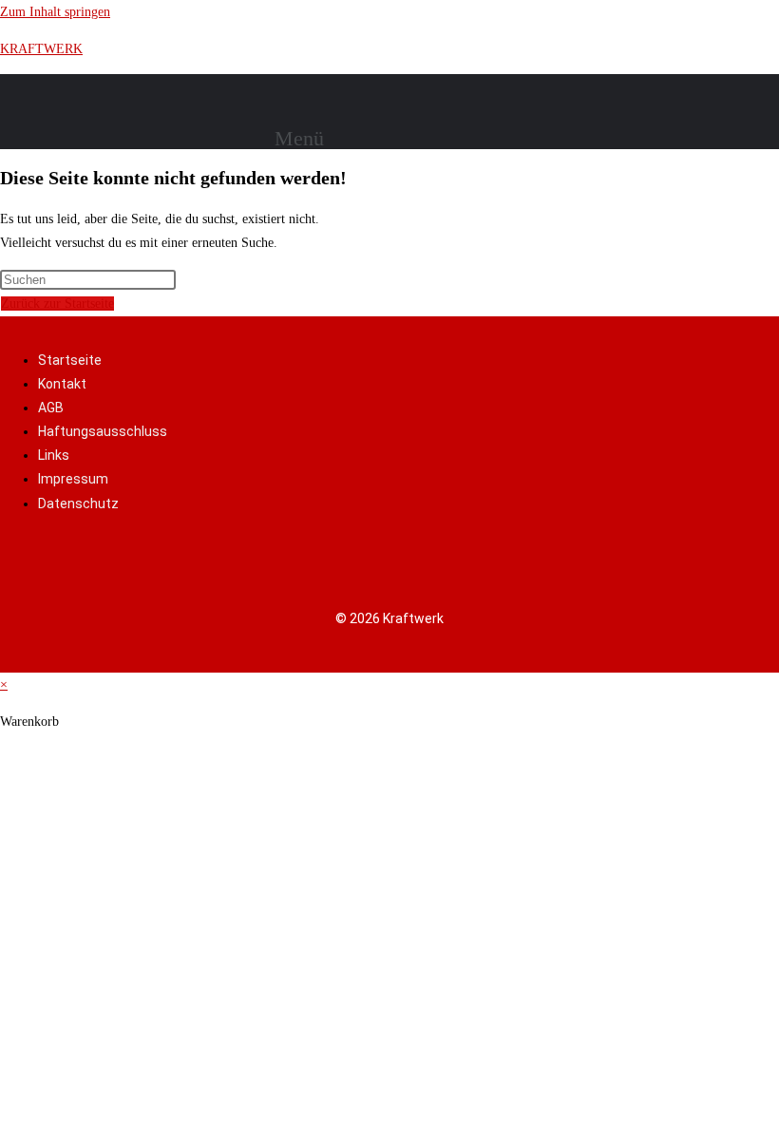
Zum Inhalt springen (55, 12)
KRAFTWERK (41, 49)
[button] (306, 138)
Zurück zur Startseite (57, 303)
